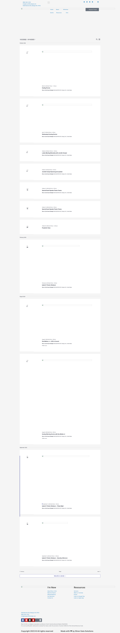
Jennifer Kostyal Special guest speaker (52, 171)
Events (52, 12)
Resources (59, 12)
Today (60, 571)
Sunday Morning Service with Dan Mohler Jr (53, 434)
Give (67, 12)
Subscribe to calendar (59, 576)
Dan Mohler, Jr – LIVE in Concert (50, 341)
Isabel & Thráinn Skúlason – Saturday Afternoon (55, 558)
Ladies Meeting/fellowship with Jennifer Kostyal (54, 153)
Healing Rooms (46, 88)
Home (51, 9)
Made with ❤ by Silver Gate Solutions (77, 631)
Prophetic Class (46, 228)
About (57, 9)
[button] (49, 2)
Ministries (65, 9)
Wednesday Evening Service (49, 134)
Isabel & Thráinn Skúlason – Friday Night (53, 506)
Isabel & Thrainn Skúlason (49, 285)
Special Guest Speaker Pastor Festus (52, 190)
